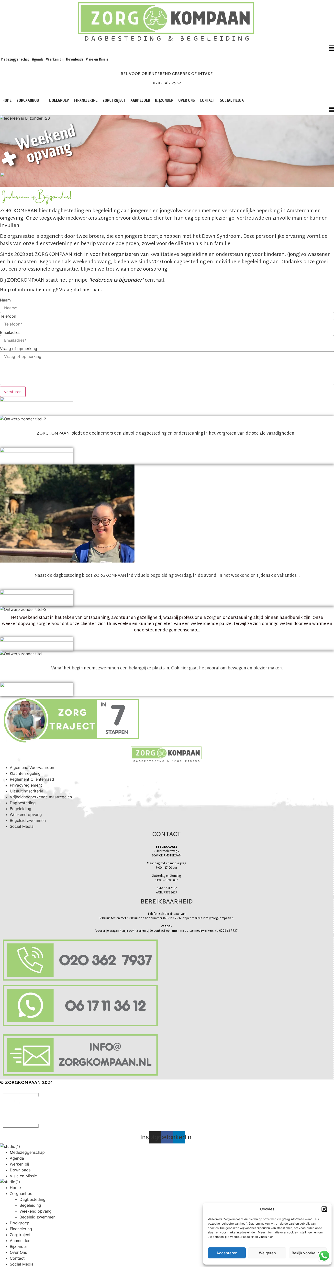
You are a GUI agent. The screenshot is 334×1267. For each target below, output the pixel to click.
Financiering (86, 100)
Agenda (38, 59)
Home (6, 100)
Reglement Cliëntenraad (32, 779)
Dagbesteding (23, 802)
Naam (5, 300)
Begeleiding (20, 808)
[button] (324, 1209)
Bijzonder (164, 100)
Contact (207, 100)
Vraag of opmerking (18, 349)
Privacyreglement (26, 785)
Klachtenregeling (25, 773)
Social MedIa (232, 100)
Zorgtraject (114, 100)
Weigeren (267, 1253)
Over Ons (186, 100)
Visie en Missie (97, 59)
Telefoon (8, 316)
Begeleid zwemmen (28, 820)
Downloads (74, 59)
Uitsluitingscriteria (26, 791)
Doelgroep (59, 100)
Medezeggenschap (15, 59)
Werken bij (55, 59)
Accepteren (226, 1253)
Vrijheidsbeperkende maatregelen (41, 796)
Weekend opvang (26, 814)
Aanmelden (140, 100)
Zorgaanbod (27, 100)
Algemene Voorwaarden (32, 767)
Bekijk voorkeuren (307, 1253)
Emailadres (10, 332)
